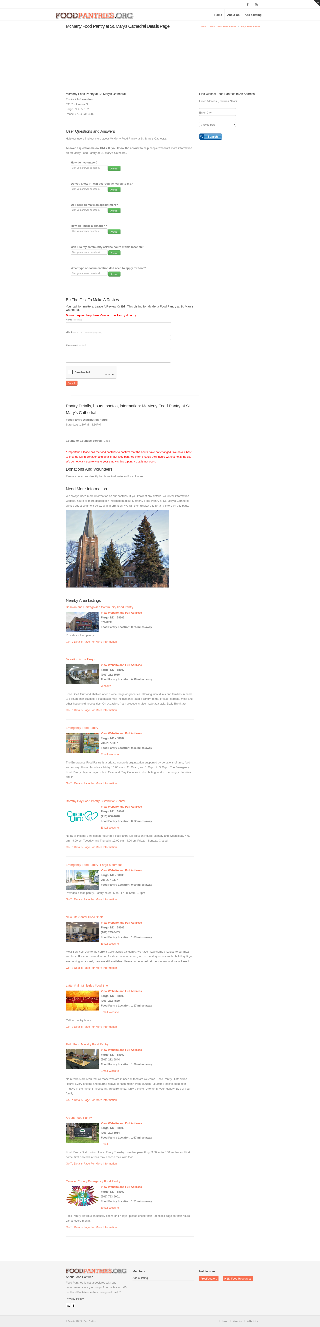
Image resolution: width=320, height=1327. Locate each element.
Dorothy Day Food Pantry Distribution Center (95, 801)
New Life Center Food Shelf (84, 917)
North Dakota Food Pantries (223, 26)
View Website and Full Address (121, 612)
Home (218, 14)
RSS (68, 1305)
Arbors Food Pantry (79, 1117)
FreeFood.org (208, 1278)
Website (106, 686)
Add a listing (253, 14)
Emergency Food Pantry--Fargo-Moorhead (94, 865)
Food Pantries (95, 17)
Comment (76, 345)
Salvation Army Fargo (80, 659)
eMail (84, 332)
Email (104, 754)
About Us (233, 14)
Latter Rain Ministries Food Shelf (87, 985)
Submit (71, 383)
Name (74, 319)
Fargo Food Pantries (250, 26)
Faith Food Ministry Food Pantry (87, 1044)
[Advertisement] (160, 57)
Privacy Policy (75, 1298)
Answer (114, 168)
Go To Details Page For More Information (91, 641)
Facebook (73, 1305)
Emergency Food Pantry (82, 728)
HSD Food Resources (238, 1278)
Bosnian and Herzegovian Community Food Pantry (99, 607)
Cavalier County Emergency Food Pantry (93, 1181)
